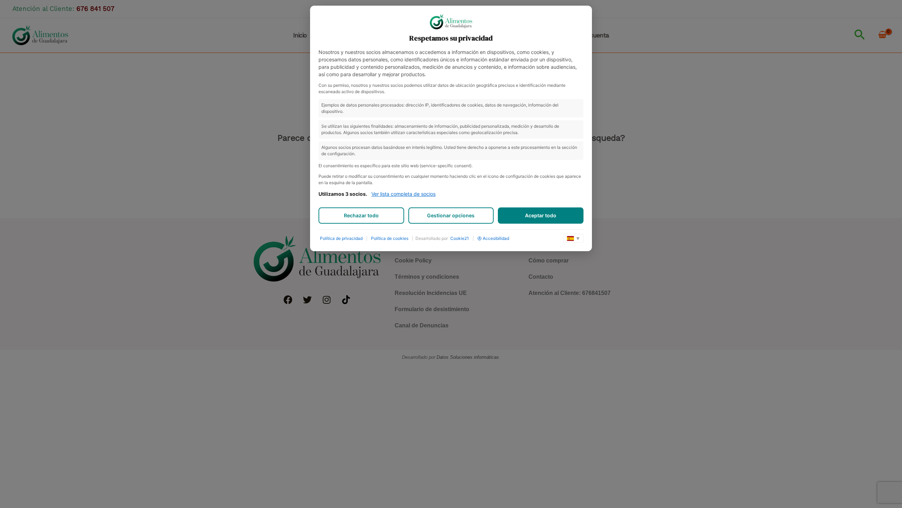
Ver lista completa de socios (403, 194)
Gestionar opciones (451, 215)
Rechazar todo (361, 215)
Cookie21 (459, 238)
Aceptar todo (540, 215)
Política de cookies (389, 238)
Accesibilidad (496, 238)
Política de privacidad (341, 238)
